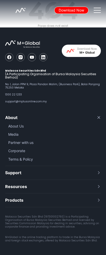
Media (13, 134)
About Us (16, 126)
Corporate (16, 151)
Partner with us (20, 142)
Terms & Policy (20, 159)
